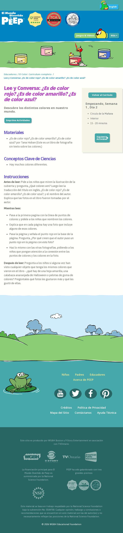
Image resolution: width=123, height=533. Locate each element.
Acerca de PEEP (83, 379)
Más (113, 35)
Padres (79, 374)
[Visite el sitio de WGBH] (32, 457)
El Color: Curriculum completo (35, 74)
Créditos (66, 407)
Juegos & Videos (85, 35)
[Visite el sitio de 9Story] (51, 457)
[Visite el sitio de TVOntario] (71, 457)
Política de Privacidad (92, 407)
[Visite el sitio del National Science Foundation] (38, 493)
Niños (65, 374)
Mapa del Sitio (59, 412)
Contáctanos (83, 412)
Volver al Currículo (102, 94)
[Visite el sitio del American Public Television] (91, 456)
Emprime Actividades (18, 120)
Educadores (10, 74)
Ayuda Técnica (106, 412)
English (113, 6)
